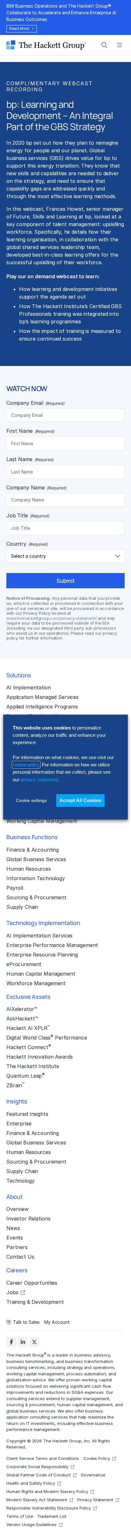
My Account (57, 1322)
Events (14, 1237)
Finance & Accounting (32, 849)
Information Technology (35, 878)
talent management (76, 224)
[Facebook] (11, 1342)
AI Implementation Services (39, 935)
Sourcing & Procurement (36, 897)
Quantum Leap (25, 1075)
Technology (20, 1181)
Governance (93, 1474)
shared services (40, 247)
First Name (30, 431)
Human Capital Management (40, 974)
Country (27, 544)
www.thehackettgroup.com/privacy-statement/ (51, 618)
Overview (17, 1209)
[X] (34, 1342)
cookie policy (26, 764)
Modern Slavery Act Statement (36, 1499)
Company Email (35, 403)
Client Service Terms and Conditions (42, 1458)
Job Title (27, 515)
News (13, 1228)
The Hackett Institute (32, 1066)
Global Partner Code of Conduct (38, 1474)
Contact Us (20, 1257)
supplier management (87, 1398)
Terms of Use (19, 1516)
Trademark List (51, 1516)
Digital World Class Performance (46, 1037)
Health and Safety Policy (30, 1483)
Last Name (30, 459)
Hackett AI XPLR (28, 1027)
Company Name (36, 487)
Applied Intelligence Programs (42, 706)
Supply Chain (22, 907)
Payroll (14, 888)
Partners (17, 1247)
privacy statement (39, 779)
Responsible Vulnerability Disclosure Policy (48, 1507)
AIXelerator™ (21, 1009)
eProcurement (23, 964)
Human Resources (28, 869)
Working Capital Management (41, 821)
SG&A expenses (88, 1392)
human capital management (85, 1404)
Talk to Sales (26, 1322)
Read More (19, 28)
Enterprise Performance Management (52, 945)
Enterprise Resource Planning (42, 954)
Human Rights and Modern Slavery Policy (47, 1491)
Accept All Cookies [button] (80, 800)
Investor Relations (28, 1218)
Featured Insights (27, 1114)
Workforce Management (36, 983)
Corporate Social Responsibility (37, 1466)
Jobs (12, 1292)
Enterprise (18, 1123)
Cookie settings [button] (31, 800)
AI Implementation (28, 687)
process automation (86, 1373)
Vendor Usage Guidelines (31, 1524)
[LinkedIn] (23, 1342)
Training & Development (35, 1302)
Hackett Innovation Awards (39, 1057)
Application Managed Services (42, 697)
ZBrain (15, 1084)
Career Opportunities (31, 1283)
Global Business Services (36, 859)
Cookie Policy (96, 1458)
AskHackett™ (22, 1018)
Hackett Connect (28, 1046)
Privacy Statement (95, 1499)
